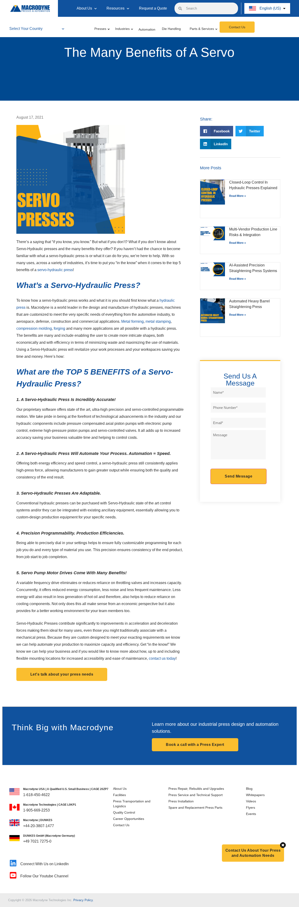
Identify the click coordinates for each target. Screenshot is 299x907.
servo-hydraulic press (55, 270)
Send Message (238, 476)
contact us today (162, 658)
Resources (116, 8)
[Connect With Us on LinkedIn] (13, 863)
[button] (216, 131)
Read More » (237, 196)
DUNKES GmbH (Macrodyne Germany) (49, 835)
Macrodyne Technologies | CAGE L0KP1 (49, 804)
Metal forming (132, 321)
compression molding (34, 328)
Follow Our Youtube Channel (44, 876)
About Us (84, 8)
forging (59, 328)
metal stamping (158, 321)
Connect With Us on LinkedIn (44, 864)
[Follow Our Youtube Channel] (13, 875)
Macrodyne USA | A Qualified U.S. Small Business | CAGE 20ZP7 (65, 789)
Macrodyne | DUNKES (37, 820)
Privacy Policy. (83, 900)
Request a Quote (153, 8)
